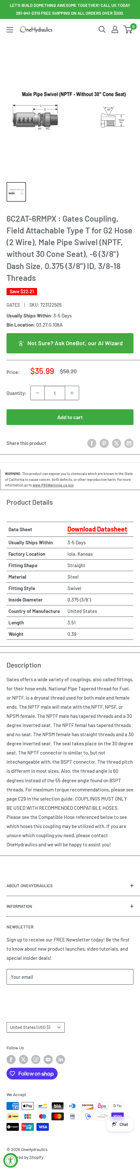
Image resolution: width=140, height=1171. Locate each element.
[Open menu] (10, 29)
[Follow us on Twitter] (23, 1059)
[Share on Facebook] (91, 443)
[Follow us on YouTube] (48, 1059)
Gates (13, 305)
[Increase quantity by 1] (72, 393)
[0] (128, 29)
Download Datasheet (97, 529)
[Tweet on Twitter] (116, 443)
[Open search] (102, 29)
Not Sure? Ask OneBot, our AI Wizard (75, 343)
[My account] (115, 29)
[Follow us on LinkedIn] (60, 1059)
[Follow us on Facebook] (11, 1059)
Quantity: (16, 393)
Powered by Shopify (25, 1157)
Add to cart (70, 417)
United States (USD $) (30, 1027)
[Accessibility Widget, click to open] (10, 1160)
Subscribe (28, 996)
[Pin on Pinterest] (104, 443)
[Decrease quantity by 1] (37, 393)
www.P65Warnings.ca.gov (53, 485)
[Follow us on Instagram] (35, 1059)
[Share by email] (128, 443)
